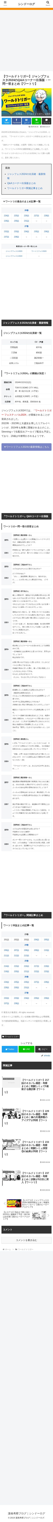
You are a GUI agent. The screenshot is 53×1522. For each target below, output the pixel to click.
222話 (36, 971)
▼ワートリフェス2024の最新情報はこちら (26, 447)
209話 (36, 950)
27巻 (27, 226)
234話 (26, 231)
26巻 (27, 210)
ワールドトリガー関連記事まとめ (25, 188)
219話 (6, 971)
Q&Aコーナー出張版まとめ (21, 183)
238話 (16, 237)
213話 (26, 955)
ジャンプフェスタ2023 (14, 251)
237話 (6, 237)
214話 (6, 966)
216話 (26, 966)
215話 (16, 966)
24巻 (27, 945)
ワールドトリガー (12, 1037)
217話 (36, 966)
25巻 (27, 961)
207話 (16, 950)
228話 (46, 215)
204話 (36, 940)
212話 (16, 955)
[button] (43, 1049)
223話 (46, 971)
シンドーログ (26, 4)
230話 (16, 221)
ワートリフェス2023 (39, 251)
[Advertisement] (26, 38)
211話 (6, 955)
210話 (46, 950)
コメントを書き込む (26, 1240)
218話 (46, 966)
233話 (16, 231)
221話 (26, 971)
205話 (46, 940)
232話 (6, 231)
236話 (46, 231)
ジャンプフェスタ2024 (14, 256)
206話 (6, 950)
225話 (16, 215)
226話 (26, 215)
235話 (36, 231)
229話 (6, 221)
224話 (6, 215)
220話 (16, 971)
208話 (26, 950)
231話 (26, 221)
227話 (36, 215)
